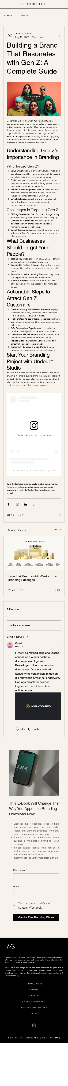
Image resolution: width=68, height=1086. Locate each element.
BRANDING (34, 990)
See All (57, 529)
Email (17, 886)
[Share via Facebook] (8, 504)
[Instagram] (34, 1025)
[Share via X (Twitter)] (17, 504)
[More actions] (59, 35)
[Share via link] (34, 504)
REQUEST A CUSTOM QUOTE (34, 1007)
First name (20, 870)
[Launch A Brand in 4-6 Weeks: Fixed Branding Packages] (34, 553)
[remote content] (34, 434)
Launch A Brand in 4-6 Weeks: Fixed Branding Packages (33, 578)
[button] (4, 4)
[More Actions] (59, 645)
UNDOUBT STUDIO (34, 4)
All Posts (8, 15)
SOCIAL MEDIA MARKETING (34, 1001)
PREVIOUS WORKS (34, 984)
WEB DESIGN (34, 996)
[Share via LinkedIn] (25, 504)
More (22, 15)
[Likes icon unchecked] (17, 729)
